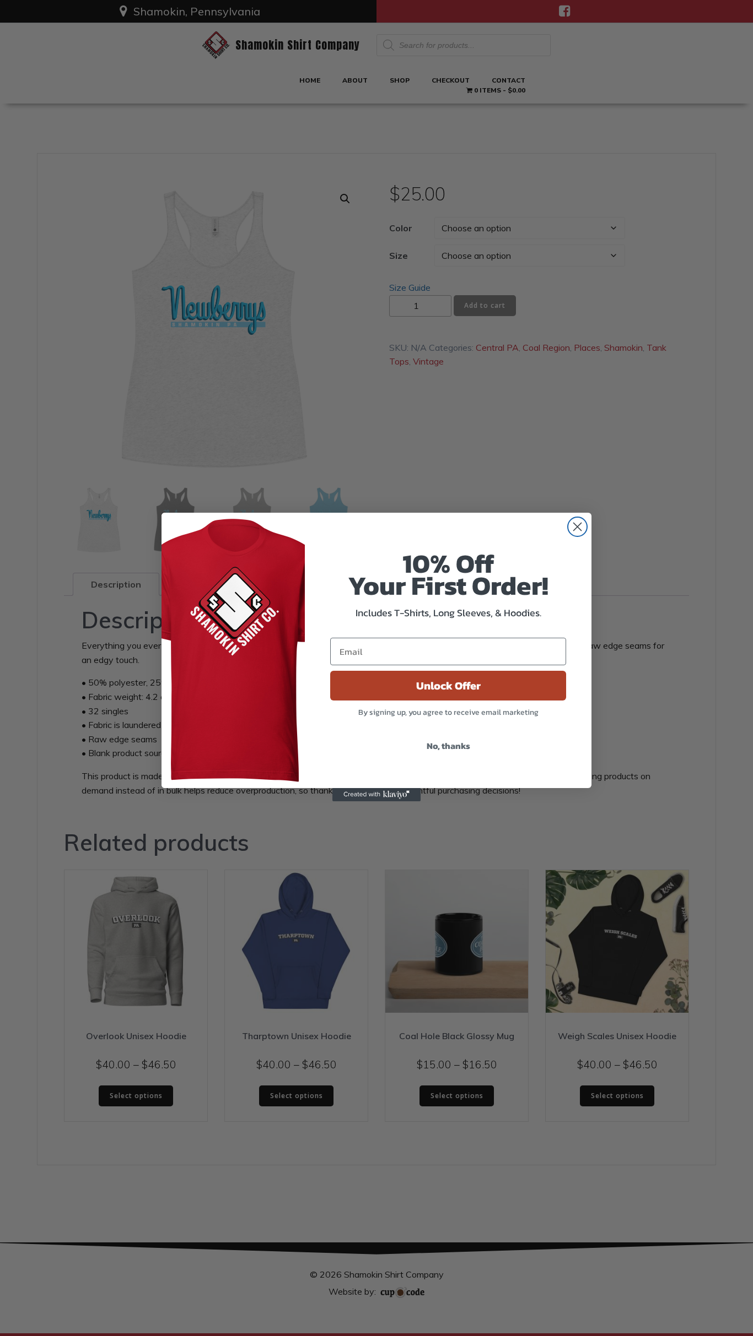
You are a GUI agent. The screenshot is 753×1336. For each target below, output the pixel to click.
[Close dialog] (577, 526)
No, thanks (448, 745)
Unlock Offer (448, 685)
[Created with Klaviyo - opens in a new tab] (376, 794)
